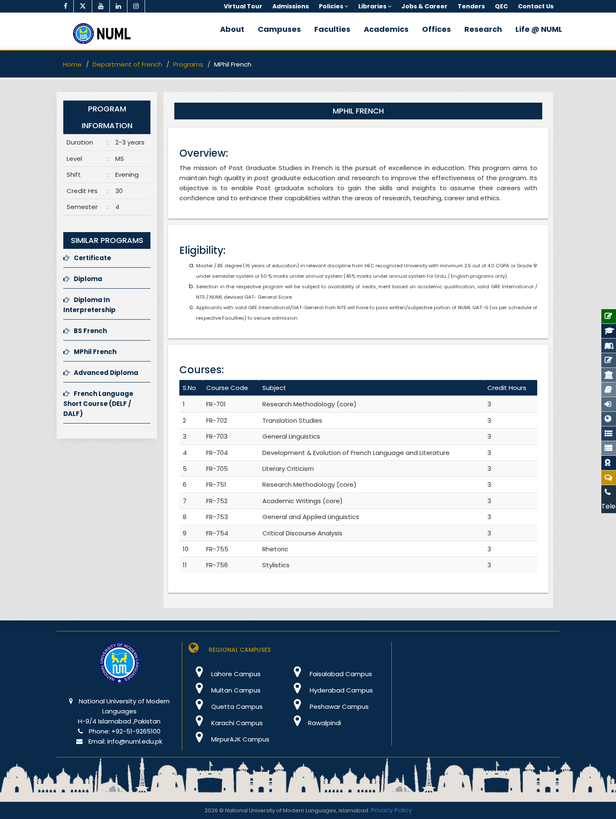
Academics (386, 29)
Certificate (92, 257)
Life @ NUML (538, 29)
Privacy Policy (391, 810)
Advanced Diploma (106, 372)
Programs (188, 64)
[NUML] (105, 33)
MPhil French (95, 351)
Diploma (88, 278)
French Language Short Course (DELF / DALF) (98, 403)
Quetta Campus (236, 706)
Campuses (279, 29)
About (232, 29)
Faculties (332, 29)
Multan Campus (235, 690)
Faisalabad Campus (340, 673)
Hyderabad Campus (340, 690)
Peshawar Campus (338, 706)
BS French (90, 330)
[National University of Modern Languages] (119, 668)
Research (483, 29)
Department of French (127, 64)
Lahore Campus (235, 673)
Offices (436, 29)
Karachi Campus (236, 722)
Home (72, 64)
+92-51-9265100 (135, 731)
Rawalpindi (324, 722)
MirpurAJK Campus (239, 739)
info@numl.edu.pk (134, 741)
